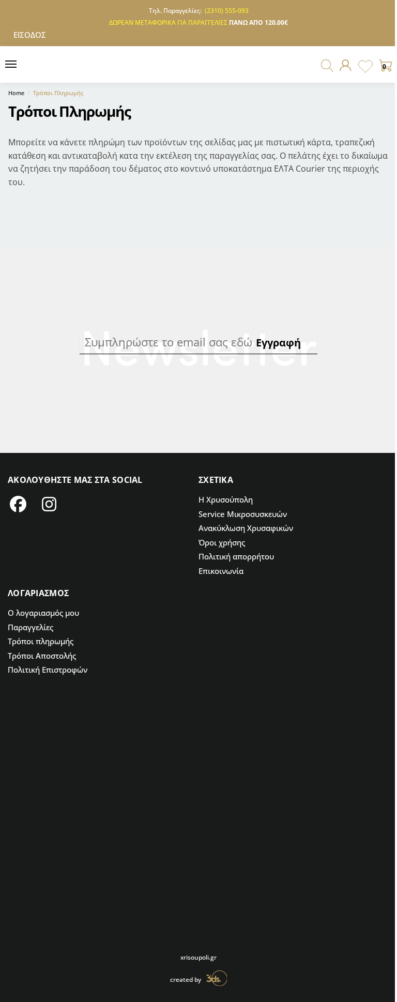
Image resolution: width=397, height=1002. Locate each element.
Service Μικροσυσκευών (242, 514)
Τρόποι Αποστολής (42, 655)
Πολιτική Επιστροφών (47, 669)
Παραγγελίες (30, 627)
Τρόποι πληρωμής (40, 641)
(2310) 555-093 (227, 10)
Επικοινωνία (220, 571)
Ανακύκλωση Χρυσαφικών (245, 528)
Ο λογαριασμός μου (43, 613)
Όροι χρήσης (221, 542)
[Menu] (23, 64)
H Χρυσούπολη (225, 499)
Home (16, 93)
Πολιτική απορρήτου (236, 556)
